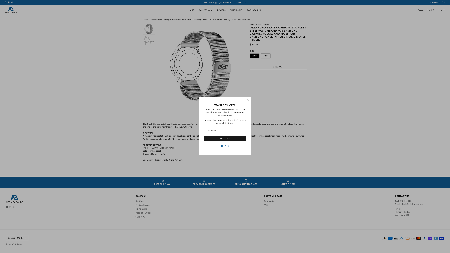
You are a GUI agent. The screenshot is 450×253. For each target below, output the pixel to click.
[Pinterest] (228, 146)
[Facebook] (222, 146)
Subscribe (225, 138)
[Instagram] (225, 146)
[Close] (247, 99)
